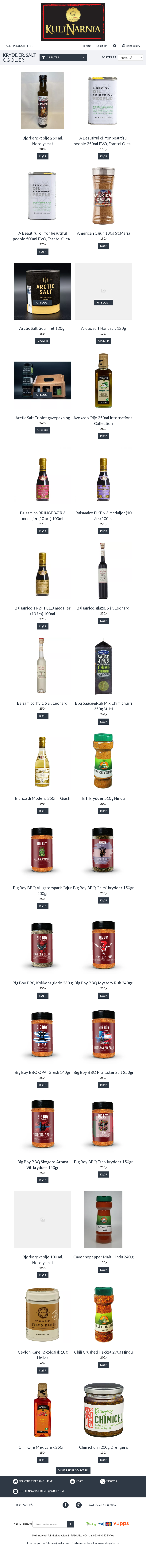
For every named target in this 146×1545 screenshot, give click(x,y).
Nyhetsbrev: (22, 1523)
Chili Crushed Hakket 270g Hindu (103, 1352)
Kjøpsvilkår (25, 1505)
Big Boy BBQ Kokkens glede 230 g (43, 982)
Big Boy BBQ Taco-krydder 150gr (103, 1161)
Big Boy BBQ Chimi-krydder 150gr (103, 887)
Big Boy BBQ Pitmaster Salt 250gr (103, 1072)
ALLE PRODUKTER (18, 45)
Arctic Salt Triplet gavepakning (42, 417)
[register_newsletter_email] (70, 1524)
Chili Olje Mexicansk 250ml (43, 1447)
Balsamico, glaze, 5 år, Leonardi (103, 608)
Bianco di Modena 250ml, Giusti (42, 798)
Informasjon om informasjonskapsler (48, 1543)
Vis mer (42, 341)
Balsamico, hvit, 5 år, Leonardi (42, 703)
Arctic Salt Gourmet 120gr (42, 328)
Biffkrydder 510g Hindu (103, 798)
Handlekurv (132, 45)
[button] (65, 1505)
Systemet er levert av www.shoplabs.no (95, 1543)
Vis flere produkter (73, 1470)
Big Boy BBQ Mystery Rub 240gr (103, 982)
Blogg (87, 45)
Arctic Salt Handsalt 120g (103, 328)
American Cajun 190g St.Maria (103, 233)
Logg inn (101, 45)
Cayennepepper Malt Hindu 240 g (103, 1256)
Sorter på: (109, 57)
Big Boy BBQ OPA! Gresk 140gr (43, 1072)
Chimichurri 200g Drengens (103, 1447)
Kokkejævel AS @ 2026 (102, 1505)
